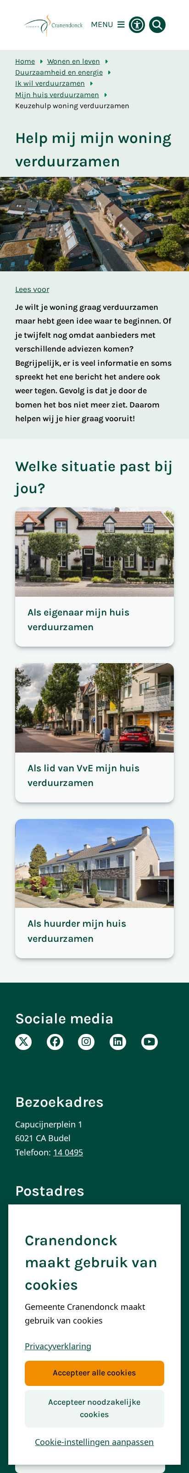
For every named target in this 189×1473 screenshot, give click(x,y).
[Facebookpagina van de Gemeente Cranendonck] (55, 1042)
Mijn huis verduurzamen (57, 94)
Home (25, 61)
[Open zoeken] (157, 24)
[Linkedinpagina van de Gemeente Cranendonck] (118, 1042)
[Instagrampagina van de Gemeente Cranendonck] (86, 1042)
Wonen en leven (73, 61)
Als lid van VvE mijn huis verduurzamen (83, 775)
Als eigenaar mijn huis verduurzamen (78, 619)
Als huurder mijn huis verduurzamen (77, 931)
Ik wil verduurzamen (50, 83)
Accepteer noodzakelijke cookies (94, 1408)
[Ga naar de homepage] (53, 25)
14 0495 (68, 1152)
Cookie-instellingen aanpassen (94, 1441)
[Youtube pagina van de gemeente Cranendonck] (149, 1042)
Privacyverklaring (58, 1346)
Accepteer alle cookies (94, 1373)
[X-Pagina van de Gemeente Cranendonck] (23, 1042)
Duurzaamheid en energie (59, 72)
